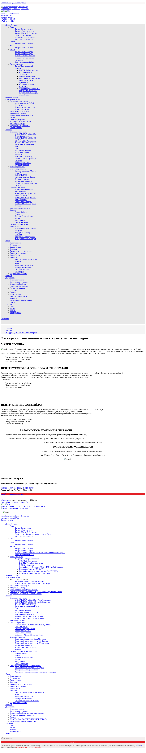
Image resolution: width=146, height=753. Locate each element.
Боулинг (18, 206)
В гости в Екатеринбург (24, 39)
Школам (8, 130)
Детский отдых (11, 25)
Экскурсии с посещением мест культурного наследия (25, 238)
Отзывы (8, 276)
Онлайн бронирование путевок (13, 494)
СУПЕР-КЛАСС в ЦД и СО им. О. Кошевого (25, 139)
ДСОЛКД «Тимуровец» (28, 70)
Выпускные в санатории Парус (27, 606)
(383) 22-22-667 (7, 488)
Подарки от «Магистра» (19, 111)
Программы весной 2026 (24, 62)
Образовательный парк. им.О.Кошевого (28, 94)
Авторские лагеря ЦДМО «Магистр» (29, 581)
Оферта (13, 292)
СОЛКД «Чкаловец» (27, 76)
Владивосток (20, 220)
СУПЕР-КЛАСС (21, 175)
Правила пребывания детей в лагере (24, 590)
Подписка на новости (18, 274)
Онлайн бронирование (10, 13)
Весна (12, 50)
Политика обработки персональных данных (19, 285)
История (13, 249)
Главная (8, 328)
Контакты (9, 304)
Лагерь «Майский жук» (24, 54)
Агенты (13, 311)
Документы (9, 278)
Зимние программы (17, 187)
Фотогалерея (15, 245)
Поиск (7, 734)
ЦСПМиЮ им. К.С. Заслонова (27, 73)
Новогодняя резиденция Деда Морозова (24, 190)
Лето (12, 27)
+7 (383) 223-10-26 (37, 506)
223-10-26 (17, 488)
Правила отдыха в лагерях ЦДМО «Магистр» (25, 108)
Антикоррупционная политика (22, 715)
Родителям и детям (12, 99)
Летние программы (17, 167)
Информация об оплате (19, 282)
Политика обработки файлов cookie (24, 721)
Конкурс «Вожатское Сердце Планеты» (30, 692)
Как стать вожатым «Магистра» (22, 271)
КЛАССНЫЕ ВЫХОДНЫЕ (25, 142)
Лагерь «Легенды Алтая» (24, 31)
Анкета (17, 263)
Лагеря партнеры (16, 64)
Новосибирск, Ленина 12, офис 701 (15, 9)
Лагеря (12, 309)
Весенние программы (18, 132)
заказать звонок (7, 17)
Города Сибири (21, 212)
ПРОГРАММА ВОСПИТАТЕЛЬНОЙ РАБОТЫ (19, 296)
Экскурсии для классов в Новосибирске (20, 225)
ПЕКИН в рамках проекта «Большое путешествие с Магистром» (25, 58)
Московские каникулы (23, 181)
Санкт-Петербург (21, 222)
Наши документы (17, 280)
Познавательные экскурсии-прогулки (29, 668)
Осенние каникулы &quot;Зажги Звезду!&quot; (33, 625)
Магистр (4, 500)
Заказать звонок (7, 520)
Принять (73, 742)
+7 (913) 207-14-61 (8, 21)
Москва (18, 218)
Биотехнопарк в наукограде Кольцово (29, 616)
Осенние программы (18, 169)
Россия (17, 214)
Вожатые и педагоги (18, 253)
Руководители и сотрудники (21, 251)
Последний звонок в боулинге (26, 612)
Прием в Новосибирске (24, 216)
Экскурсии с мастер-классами (26, 670)
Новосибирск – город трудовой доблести (23, 164)
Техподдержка (15, 313)
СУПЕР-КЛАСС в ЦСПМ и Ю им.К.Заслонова (25, 135)
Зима (12, 45)
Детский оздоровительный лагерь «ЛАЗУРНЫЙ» (29, 90)
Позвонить (5, 319)
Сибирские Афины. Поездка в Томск (29, 635)
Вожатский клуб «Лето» (24, 265)
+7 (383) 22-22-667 (8, 19)
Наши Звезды (15, 255)
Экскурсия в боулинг (23, 150)
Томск (17, 148)
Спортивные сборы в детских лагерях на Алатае (25, 36)
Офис (12, 307)
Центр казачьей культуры (24, 156)
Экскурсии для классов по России (23, 651)
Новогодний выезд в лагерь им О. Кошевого (25, 195)
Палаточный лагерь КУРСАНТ (26, 86)
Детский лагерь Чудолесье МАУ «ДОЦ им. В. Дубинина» (29, 80)
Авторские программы (19, 101)
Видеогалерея (15, 247)
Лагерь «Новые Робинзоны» (26, 33)
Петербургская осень (23, 179)
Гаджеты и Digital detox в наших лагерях (20, 127)
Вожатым (13, 257)
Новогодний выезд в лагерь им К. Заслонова (25, 199)
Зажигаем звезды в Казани (25, 177)
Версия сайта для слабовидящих (13, 3)
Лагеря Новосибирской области (27, 559)
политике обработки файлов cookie (28, 747)
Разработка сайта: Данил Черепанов (15, 516)
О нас (7, 241)
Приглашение (15, 243)
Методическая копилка (24, 267)
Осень (12, 41)
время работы (6, 15)
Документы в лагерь (18, 113)
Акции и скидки (11, 97)
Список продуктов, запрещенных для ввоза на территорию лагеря (20, 122)
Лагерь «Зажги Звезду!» (24, 29)
